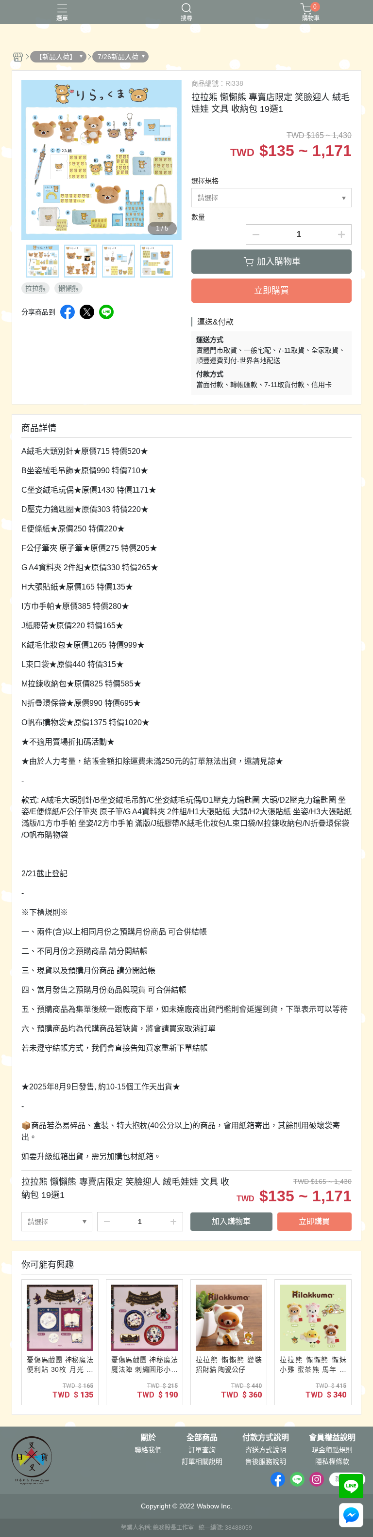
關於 (148, 1438)
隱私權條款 (332, 1461)
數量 (198, 217)
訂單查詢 (202, 1449)
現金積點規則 (332, 1449)
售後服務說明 (265, 1461)
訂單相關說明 (202, 1461)
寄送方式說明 (265, 1449)
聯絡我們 (148, 1449)
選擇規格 (205, 181)
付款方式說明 (265, 1438)
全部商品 (202, 1438)
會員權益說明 (332, 1438)
